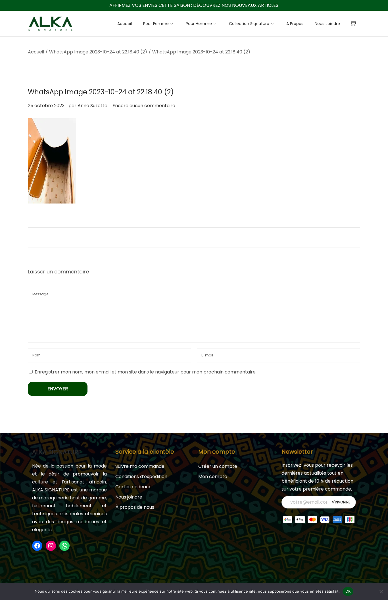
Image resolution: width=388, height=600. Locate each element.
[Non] (381, 591)
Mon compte (212, 476)
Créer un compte (217, 466)
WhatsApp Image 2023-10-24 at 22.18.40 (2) (98, 52)
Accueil (36, 52)
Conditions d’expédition (141, 476)
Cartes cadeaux (133, 486)
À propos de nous (134, 507)
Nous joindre (128, 497)
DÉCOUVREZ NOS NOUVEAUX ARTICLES (235, 5)
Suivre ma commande (139, 466)
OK (348, 591)
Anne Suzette (92, 105)
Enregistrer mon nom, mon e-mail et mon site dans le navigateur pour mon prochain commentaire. (145, 372)
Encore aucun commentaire (143, 105)
